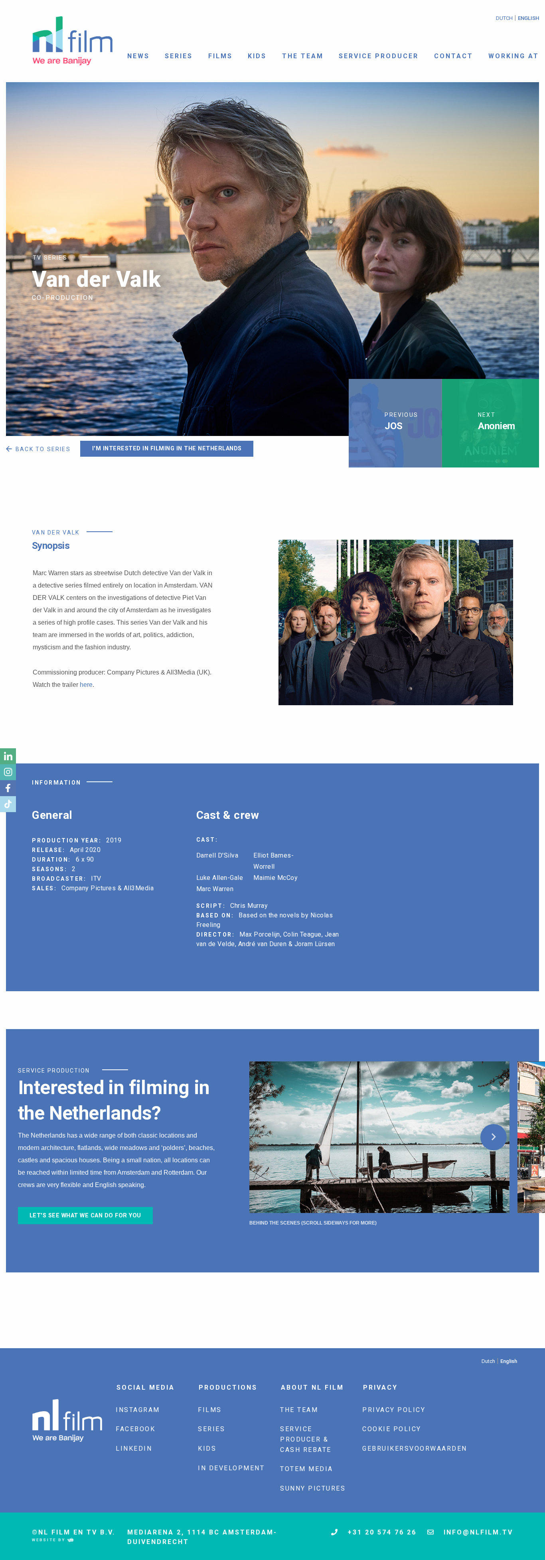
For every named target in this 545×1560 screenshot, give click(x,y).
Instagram (138, 1410)
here (86, 684)
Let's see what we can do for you (85, 1215)
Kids (257, 56)
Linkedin (134, 1448)
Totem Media (306, 1469)
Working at (513, 56)
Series (179, 56)
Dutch (504, 18)
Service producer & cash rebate (306, 1439)
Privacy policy (393, 1410)
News (138, 56)
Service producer (379, 56)
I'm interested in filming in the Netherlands (167, 448)
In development (231, 1468)
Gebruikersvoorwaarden (414, 1448)
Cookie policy (391, 1429)
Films (220, 56)
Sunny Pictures (313, 1488)
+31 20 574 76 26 (381, 1532)
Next (493, 1137)
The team (303, 56)
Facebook (135, 1429)
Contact (453, 56)
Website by (49, 1540)
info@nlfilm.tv (477, 1532)
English (528, 18)
